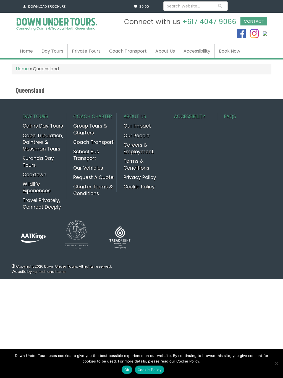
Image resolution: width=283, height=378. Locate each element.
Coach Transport (128, 51)
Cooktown (34, 174)
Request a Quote (93, 177)
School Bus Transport (86, 155)
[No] (276, 363)
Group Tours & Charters (90, 129)
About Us (165, 51)
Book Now (229, 51)
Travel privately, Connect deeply (42, 203)
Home (26, 51)
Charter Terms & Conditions (93, 190)
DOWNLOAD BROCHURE (46, 6)
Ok (126, 369)
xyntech (39, 271)
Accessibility (197, 51)
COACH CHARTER (92, 116)
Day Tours (52, 51)
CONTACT (254, 21)
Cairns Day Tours (43, 126)
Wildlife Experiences (37, 187)
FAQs (230, 116)
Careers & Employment (139, 148)
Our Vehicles (88, 168)
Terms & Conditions (136, 164)
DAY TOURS (35, 116)
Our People (137, 135)
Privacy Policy (140, 177)
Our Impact (137, 126)
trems (60, 271)
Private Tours (86, 51)
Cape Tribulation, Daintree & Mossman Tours (43, 142)
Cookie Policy (139, 186)
